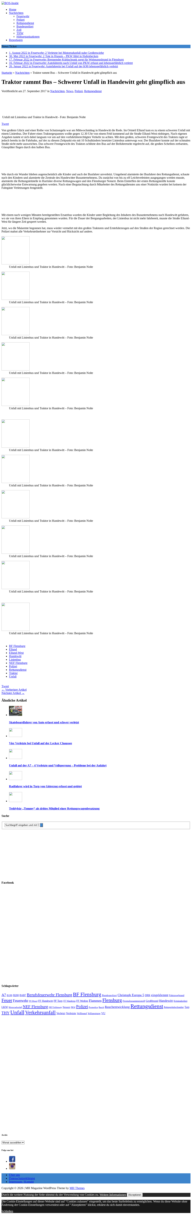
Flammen (95, 1001)
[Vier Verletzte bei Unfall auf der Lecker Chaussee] (15, 735)
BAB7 (23, 995)
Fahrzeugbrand (176, 995)
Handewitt (15, 656)
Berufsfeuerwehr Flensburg (49, 995)
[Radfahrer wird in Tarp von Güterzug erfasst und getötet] (15, 779)
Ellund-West (16, 652)
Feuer (7, 1000)
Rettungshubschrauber (174, 1007)
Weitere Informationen (113, 1194)
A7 (4, 995)
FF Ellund (33, 1001)
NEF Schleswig (55, 1007)
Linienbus (15, 659)
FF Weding (82, 1001)
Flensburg (112, 1000)
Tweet (5, 123)
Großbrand (152, 1000)
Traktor (13, 673)
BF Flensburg (17, 646)
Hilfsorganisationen (28, 36)
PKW (73, 1007)
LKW (5, 1007)
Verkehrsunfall (40, 1012)
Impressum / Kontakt (21, 1181)
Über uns (14, 1175)
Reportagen (16, 40)
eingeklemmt (159, 995)
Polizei (20, 19)
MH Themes (77, 1188)
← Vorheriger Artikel (14, 689)
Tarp (186, 1007)
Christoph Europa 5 (131, 995)
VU (103, 1013)
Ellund (13, 649)
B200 (16, 995)
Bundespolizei (24, 26)
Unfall (12, 676)
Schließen (7, 1211)
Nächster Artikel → (13, 693)
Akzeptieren (134, 1194)
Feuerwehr (22, 16)
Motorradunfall (15, 1007)
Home (12, 9)
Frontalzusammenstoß (134, 1001)
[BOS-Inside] (96, 3)
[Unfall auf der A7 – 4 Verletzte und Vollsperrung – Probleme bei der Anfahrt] (15, 758)
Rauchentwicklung (117, 1007)
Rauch (101, 1007)
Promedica (93, 1007)
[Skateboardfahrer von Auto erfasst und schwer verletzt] (15, 714)
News (69, 91)
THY (6, 1013)
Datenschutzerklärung (22, 1178)
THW (19, 33)
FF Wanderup (69, 1001)
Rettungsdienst (25, 23)
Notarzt (66, 1007)
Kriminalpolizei (180, 1001)
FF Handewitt (45, 1001)
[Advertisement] (56, 105)
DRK (147, 995)
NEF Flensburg (18, 663)
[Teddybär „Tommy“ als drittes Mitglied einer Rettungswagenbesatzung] (15, 801)
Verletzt (60, 1013)
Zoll (18, 29)
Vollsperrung (94, 1013)
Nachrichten (16, 12)
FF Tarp (58, 1000)
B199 (9, 995)
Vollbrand (82, 1013)
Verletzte (71, 1013)
